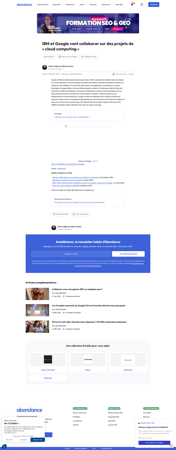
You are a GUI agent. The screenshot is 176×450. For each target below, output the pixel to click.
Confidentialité (106, 448)
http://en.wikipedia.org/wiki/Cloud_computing (67, 164)
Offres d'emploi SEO (115, 413)
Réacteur (146, 417)
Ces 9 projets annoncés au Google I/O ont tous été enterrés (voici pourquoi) (79, 202)
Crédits (67, 448)
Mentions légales (81, 448)
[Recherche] (141, 4)
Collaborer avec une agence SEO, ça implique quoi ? (71, 117)
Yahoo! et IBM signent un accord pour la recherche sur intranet (75, 177)
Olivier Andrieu (67, 66)
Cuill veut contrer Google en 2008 (64, 186)
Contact (76, 425)
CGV (94, 448)
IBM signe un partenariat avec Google (66, 180)
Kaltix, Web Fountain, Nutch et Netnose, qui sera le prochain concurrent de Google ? (82, 183)
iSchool (95, 161)
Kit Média (76, 417)
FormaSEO (147, 413)
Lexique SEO (112, 425)
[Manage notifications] (171, 445)
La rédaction (77, 421)
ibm (92, 190)
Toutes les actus (42, 4)
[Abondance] (24, 4)
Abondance (61, 169)
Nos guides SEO (113, 417)
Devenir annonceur (80, 413)
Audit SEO (119, 4)
